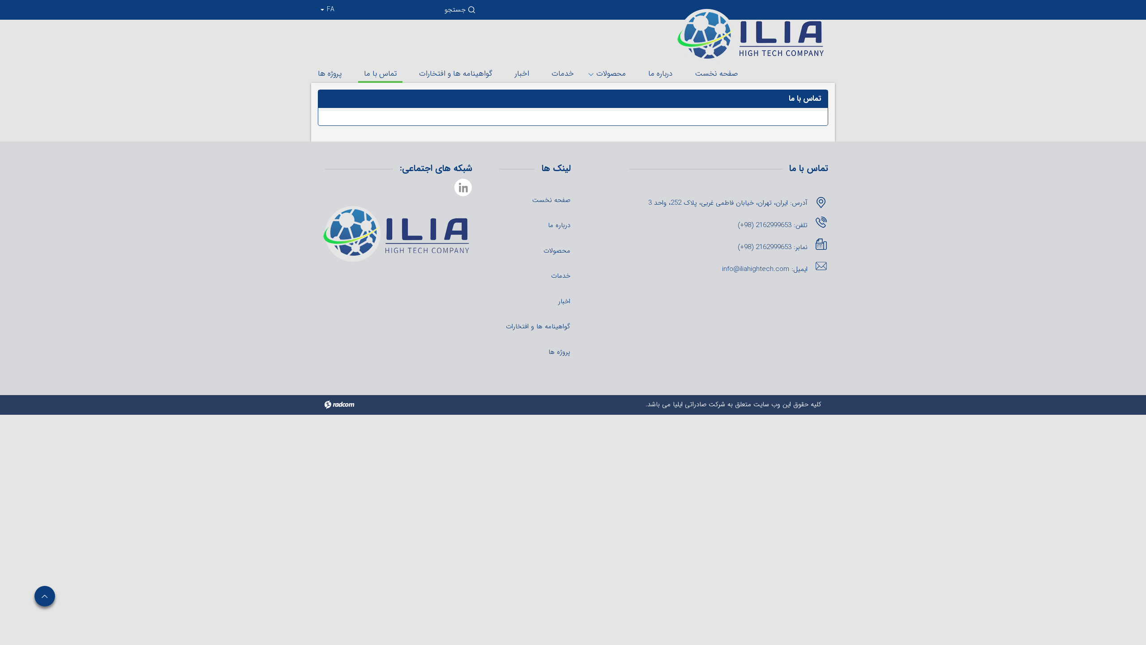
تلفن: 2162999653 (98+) (773, 225)
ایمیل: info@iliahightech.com (765, 269)
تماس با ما (380, 74)
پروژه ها (330, 74)
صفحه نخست (716, 74)
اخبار (522, 74)
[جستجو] (472, 12)
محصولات (611, 74)
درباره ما (660, 74)
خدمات (563, 74)
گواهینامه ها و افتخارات (455, 74)
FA (329, 9)
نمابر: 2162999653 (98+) (773, 247)
